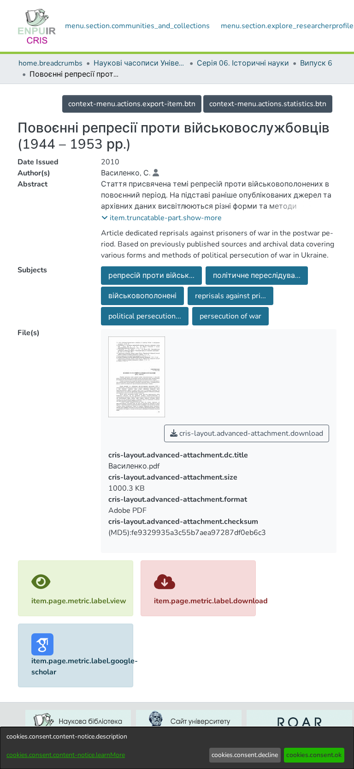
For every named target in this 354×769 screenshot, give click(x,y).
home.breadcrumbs (50, 63)
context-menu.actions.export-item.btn (131, 104)
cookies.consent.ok (314, 755)
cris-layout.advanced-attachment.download (250, 433)
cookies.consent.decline (245, 755)
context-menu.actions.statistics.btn (267, 104)
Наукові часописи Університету (140, 63)
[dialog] (177, 748)
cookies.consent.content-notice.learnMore (65, 755)
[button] (161, 218)
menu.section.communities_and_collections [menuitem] (137, 26)
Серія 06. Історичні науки (243, 63)
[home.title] (37, 26)
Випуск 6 (316, 63)
